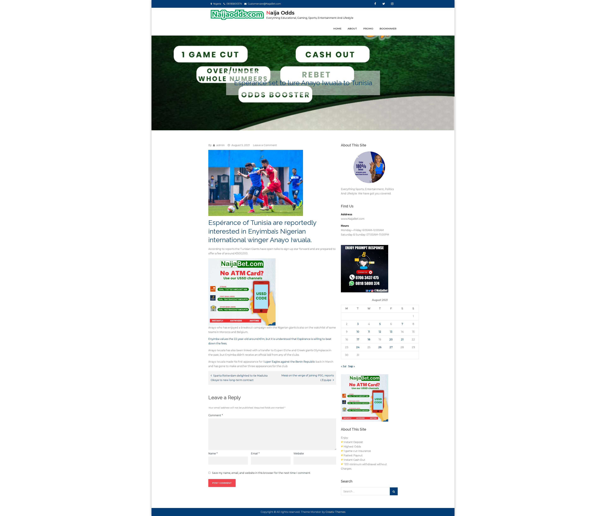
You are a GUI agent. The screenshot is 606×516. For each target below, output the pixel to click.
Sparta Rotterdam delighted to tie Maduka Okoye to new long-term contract (239, 378)
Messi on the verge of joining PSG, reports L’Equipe (307, 378)
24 (357, 347)
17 (358, 339)
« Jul (343, 366)
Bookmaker (388, 28)
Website (299, 453)
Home (337, 28)
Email (255, 453)
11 (369, 331)
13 (391, 331)
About (352, 28)
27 (391, 347)
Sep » (351, 366)
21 (402, 339)
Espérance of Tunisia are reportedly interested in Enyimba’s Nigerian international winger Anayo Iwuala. (262, 231)
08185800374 (234, 3)
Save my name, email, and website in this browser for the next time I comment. (261, 473)
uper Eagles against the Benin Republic (290, 361)
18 (369, 339)
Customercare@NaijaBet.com (264, 3)
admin (220, 145)
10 (357, 331)
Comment (215, 415)
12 (380, 331)
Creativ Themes (335, 511)
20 (391, 339)
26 (379, 347)
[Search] (394, 491)
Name (213, 453)
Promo (368, 28)
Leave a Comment (265, 145)
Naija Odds (280, 13)
